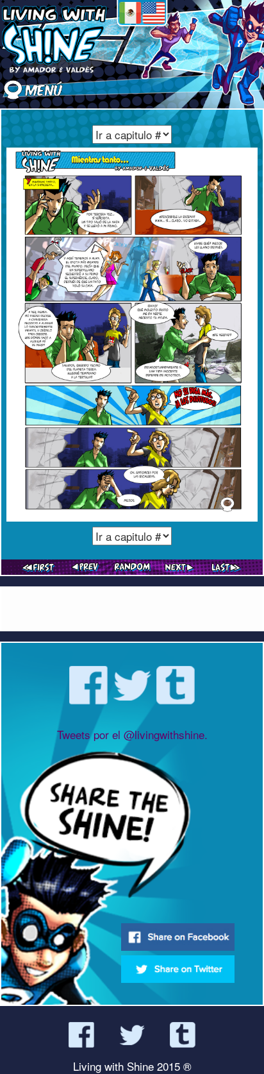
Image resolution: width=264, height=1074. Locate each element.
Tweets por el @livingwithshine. (132, 734)
